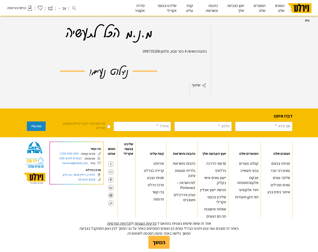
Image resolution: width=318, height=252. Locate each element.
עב (63, 8)
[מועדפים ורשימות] (40, 9)
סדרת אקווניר (140, 8)
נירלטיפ (220, 170)
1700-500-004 (69, 153)
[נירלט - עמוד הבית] (34, 178)
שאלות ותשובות (215, 209)
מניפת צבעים (280, 163)
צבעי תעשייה (250, 170)
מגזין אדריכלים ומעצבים (184, 197)
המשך (159, 242)
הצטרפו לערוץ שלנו (70, 158)
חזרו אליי (36, 126)
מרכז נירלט (156, 184)
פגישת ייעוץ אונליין (213, 189)
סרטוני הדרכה (216, 163)
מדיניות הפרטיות (119, 223)
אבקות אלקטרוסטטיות (248, 180)
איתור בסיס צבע (278, 191)
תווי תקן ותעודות (247, 196)
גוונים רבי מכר (280, 170)
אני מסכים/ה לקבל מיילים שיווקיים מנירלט (84, 125)
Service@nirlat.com (75, 163)
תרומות (158, 199)
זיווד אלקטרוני (249, 189)
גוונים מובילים (280, 184)
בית (307, 20)
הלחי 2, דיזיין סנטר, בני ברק (79, 175)
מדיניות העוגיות (146, 223)
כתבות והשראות (184, 163)
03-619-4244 (86, 179)
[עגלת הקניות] (50, 9)
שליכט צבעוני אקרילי (167, 8)
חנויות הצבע (155, 177)
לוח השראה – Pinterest (186, 185)
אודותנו (158, 163)
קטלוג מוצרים (249, 163)
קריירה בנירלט (154, 170)
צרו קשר (158, 191)
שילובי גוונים (281, 177)
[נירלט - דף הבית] (299, 14)
